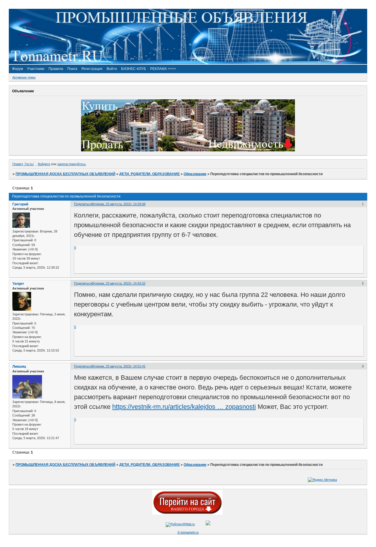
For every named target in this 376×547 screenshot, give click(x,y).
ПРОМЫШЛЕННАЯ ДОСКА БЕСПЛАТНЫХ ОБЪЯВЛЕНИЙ (65, 174)
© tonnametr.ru (188, 532)
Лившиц (19, 366)
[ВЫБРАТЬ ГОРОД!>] (187, 513)
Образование (195, 174)
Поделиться (83, 204)
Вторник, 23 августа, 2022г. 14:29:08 (118, 204)
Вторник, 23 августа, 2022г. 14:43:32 (118, 283)
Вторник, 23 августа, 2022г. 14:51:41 (118, 366)
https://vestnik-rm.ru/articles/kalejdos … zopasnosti (184, 406)
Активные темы (24, 77)
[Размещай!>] (188, 150)
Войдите (44, 164)
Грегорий (20, 204)
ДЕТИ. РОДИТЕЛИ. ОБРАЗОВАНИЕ (149, 174)
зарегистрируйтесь (71, 164)
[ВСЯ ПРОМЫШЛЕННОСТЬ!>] (188, 63)
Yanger (18, 284)
